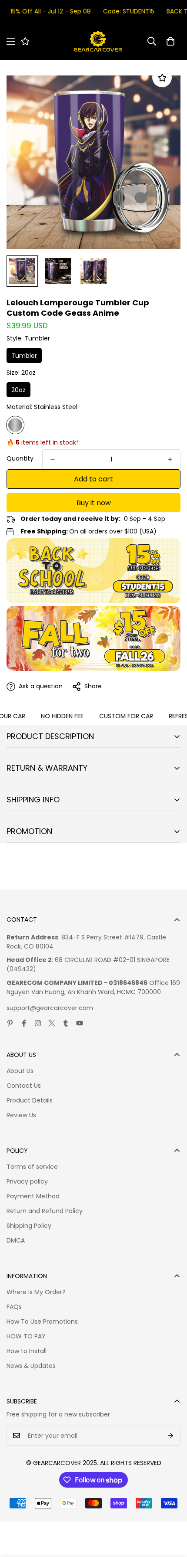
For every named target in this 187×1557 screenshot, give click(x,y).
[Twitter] (52, 1023)
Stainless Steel (15, 425)
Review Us (21, 1115)
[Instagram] (38, 1023)
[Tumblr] (66, 1023)
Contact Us (24, 1085)
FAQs (14, 1306)
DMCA (16, 1240)
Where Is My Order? (36, 1292)
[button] (170, 41)
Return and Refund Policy (45, 1211)
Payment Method (33, 1196)
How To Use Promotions (42, 1321)
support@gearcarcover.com (50, 1008)
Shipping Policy (29, 1225)
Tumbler (24, 355)
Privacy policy (27, 1181)
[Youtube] (80, 1023)
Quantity (20, 458)
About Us (20, 1070)
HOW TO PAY (26, 1336)
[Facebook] (24, 1023)
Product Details (30, 1100)
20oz (18, 390)
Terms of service (32, 1166)
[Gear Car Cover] (98, 41)
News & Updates (31, 1365)
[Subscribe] (170, 1436)
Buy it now (94, 503)
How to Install (27, 1351)
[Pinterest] (10, 1023)
